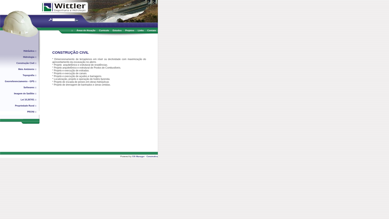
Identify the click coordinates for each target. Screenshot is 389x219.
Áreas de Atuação (86, 30)
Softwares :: (30, 87)
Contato (151, 30)
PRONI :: (31, 112)
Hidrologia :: (29, 57)
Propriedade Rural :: (25, 105)
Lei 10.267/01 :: (28, 99)
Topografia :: (29, 75)
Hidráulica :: (30, 51)
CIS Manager (138, 156)
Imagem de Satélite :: (25, 93)
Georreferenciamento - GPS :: (20, 81)
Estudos (117, 30)
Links (141, 30)
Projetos (129, 30)
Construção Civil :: (26, 63)
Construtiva (152, 156)
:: (72, 30)
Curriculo (104, 30)
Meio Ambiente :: (27, 69)
